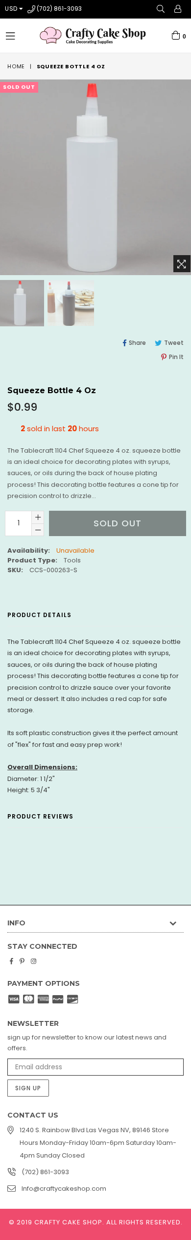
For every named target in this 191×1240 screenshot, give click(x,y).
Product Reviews (40, 816)
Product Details (39, 615)
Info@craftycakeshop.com (64, 1188)
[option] (70, 303)
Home (16, 66)
